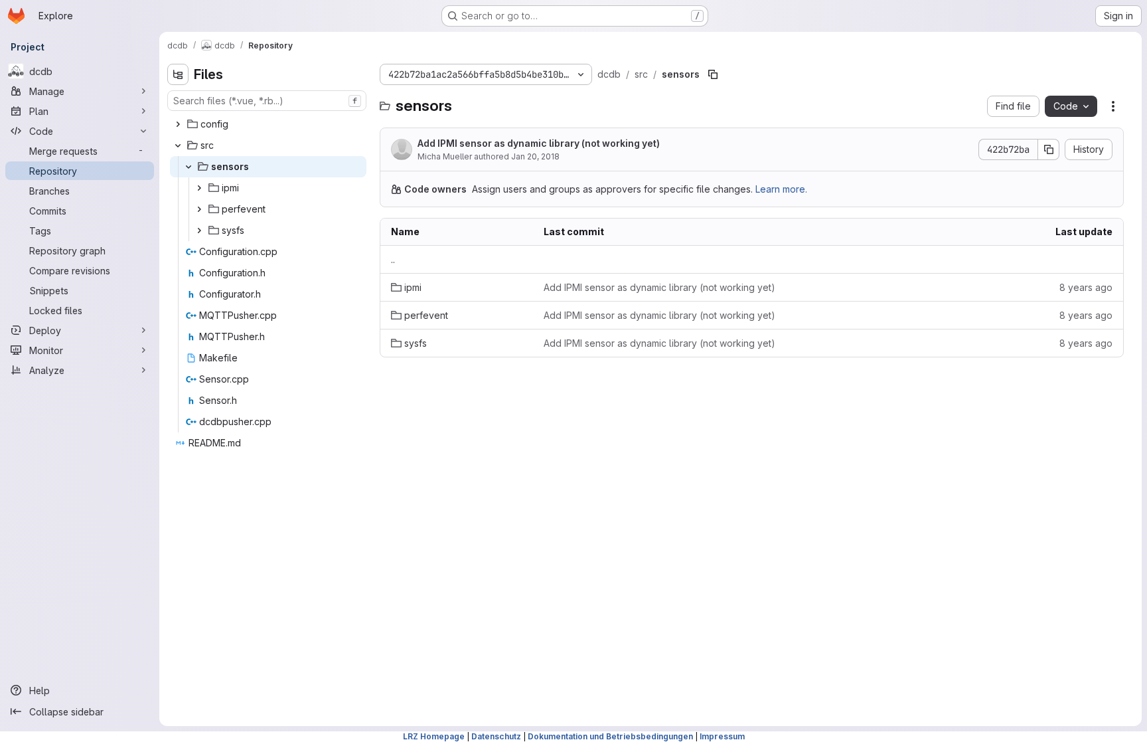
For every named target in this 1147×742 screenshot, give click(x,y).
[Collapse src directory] (178, 145)
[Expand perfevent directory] (199, 209)
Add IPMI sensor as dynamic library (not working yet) (539, 143)
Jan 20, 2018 (535, 156)
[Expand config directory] (178, 124)
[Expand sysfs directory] (199, 230)
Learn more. (781, 189)
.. (393, 259)
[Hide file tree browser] (178, 74)
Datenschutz (496, 736)
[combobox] (266, 100)
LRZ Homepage (434, 736)
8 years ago (1085, 287)
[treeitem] (268, 124)
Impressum (722, 736)
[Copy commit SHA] (1048, 149)
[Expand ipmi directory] (199, 188)
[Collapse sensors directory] (188, 167)
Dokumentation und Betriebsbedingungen (610, 736)
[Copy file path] (713, 74)
